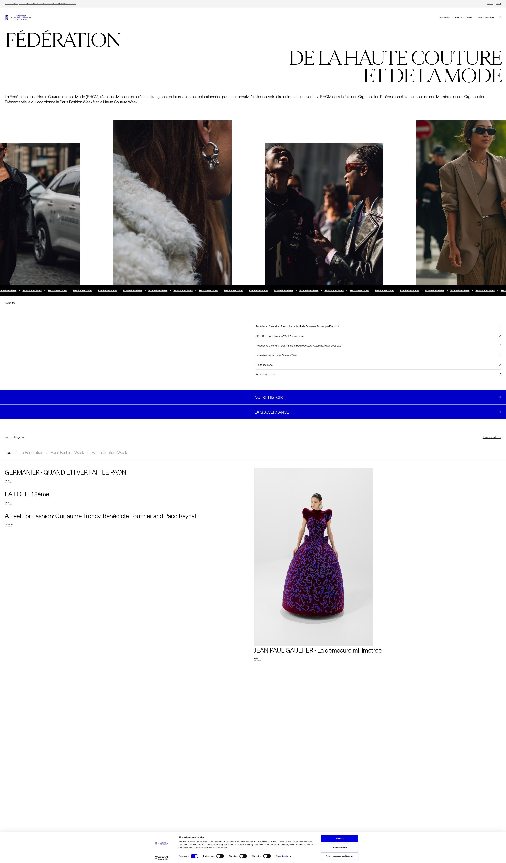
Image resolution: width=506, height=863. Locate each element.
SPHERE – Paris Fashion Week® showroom (279, 336)
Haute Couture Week (109, 452)
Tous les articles (492, 437)
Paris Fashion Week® (77, 102)
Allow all (340, 839)
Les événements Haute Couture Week (277, 355)
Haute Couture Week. (120, 102)
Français (490, 4)
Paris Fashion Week (67, 452)
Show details (282, 856)
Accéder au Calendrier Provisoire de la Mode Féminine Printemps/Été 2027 (297, 326)
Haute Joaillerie (264, 365)
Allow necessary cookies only (339, 856)
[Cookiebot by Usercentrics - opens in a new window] (161, 858)
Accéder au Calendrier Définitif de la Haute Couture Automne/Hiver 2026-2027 (299, 345)
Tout (8, 452)
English (498, 4)
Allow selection (340, 847)
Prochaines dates (265, 374)
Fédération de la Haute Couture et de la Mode (47, 96)
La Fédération (31, 452)
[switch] (220, 856)
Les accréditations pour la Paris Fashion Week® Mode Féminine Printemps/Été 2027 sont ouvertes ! (40, 4)
